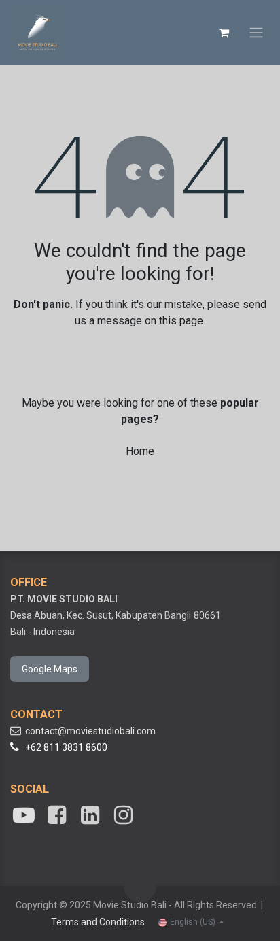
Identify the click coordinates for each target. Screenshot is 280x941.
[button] (140, 886)
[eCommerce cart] (223, 32)
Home (140, 451)
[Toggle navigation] (256, 33)
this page (181, 320)
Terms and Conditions (98, 922)
